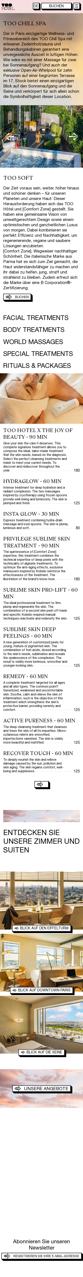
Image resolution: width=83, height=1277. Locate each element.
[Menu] (77, 6)
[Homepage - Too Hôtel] (8, 6)
